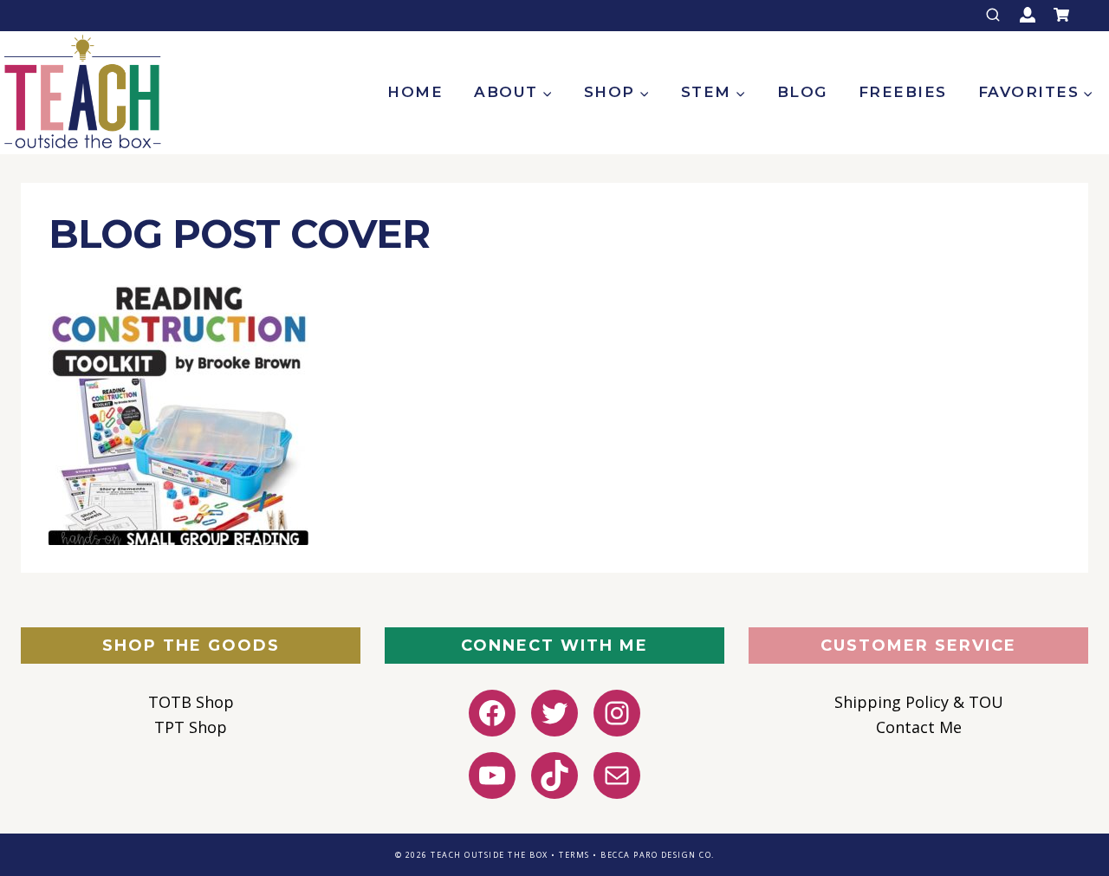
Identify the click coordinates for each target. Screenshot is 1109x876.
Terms (574, 854)
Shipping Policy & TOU (918, 701)
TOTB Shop (191, 701)
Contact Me (919, 727)
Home (415, 92)
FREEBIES (903, 92)
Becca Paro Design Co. (657, 854)
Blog (802, 92)
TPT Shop (190, 727)
